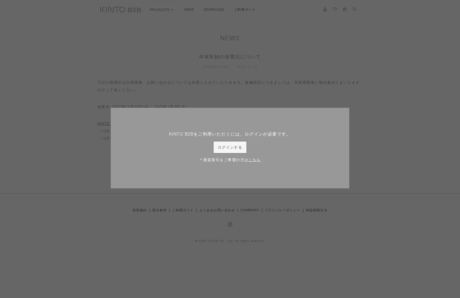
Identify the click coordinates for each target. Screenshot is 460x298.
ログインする (230, 147)
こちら (254, 160)
